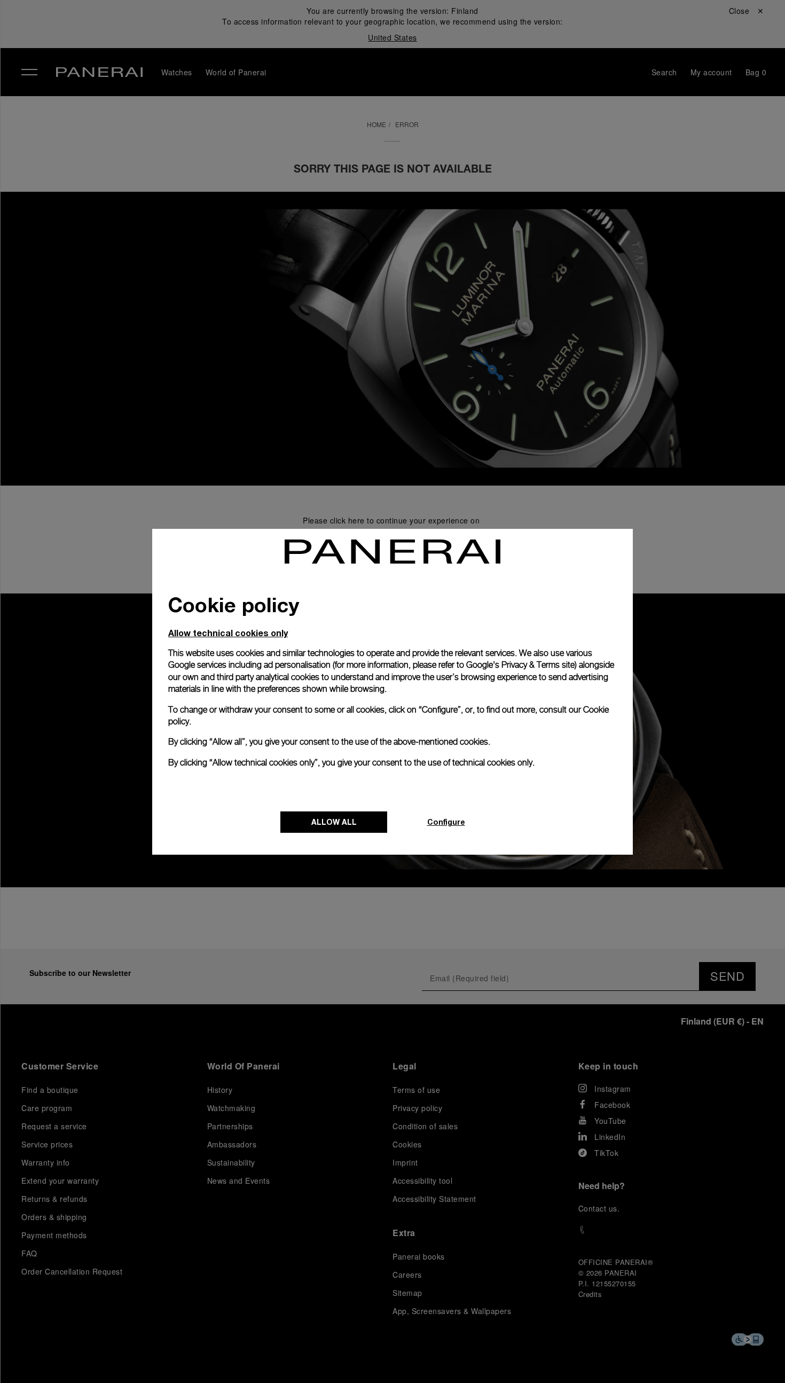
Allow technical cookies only (228, 633)
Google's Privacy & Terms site (520, 665)
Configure (446, 821)
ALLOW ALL (334, 821)
